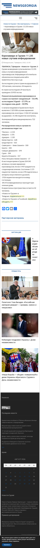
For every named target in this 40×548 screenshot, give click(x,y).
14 (24, 476)
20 (20, 480)
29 (29, 484)
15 (29, 476)
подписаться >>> (17, 196)
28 (24, 484)
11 (10, 476)
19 (15, 480)
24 (6, 484)
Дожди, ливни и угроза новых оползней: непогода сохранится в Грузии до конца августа (17, 437)
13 (20, 476)
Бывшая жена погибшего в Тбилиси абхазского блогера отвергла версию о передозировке (19, 421)
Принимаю (7, 545)
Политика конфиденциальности (29, 534)
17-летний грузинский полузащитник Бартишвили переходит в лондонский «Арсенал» (17, 432)
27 (20, 484)
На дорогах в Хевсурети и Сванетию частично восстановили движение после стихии (16, 442)
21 (24, 480)
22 (29, 480)
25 (10, 484)
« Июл (3, 490)
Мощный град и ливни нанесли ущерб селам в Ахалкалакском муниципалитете (16, 426)
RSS (3, 447)
